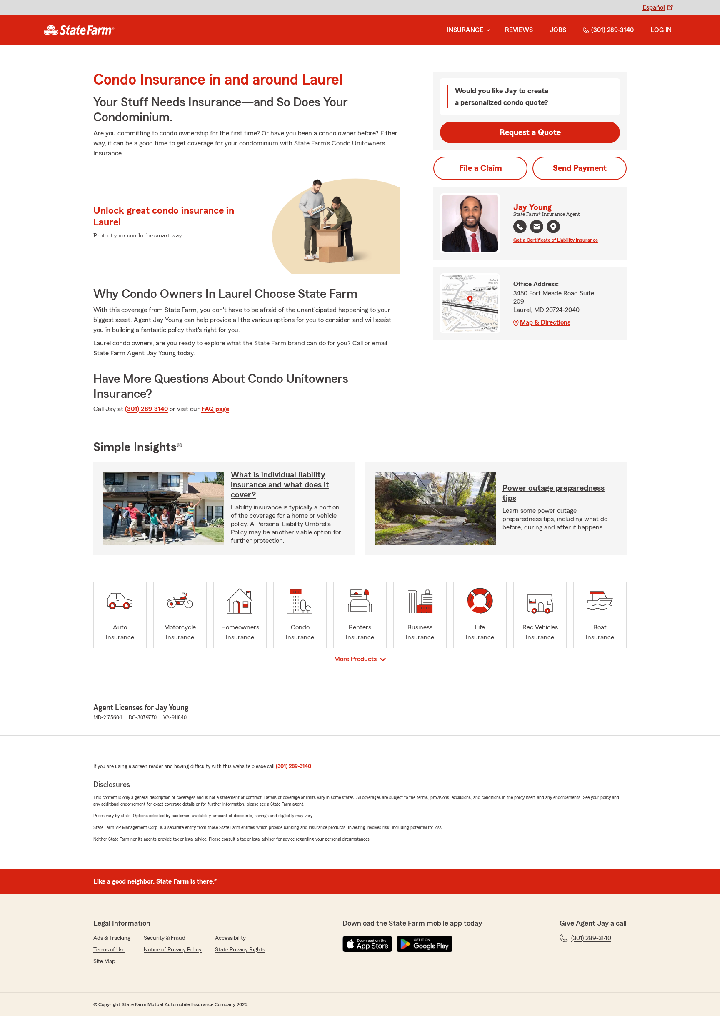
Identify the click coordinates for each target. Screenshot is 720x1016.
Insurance (465, 30)
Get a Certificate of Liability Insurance (555, 239)
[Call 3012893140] (520, 226)
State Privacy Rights (240, 950)
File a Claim (480, 168)
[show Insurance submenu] (486, 30)
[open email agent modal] (536, 227)
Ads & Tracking (111, 938)
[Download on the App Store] (367, 944)
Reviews (519, 30)
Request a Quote (530, 132)
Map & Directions (545, 322)
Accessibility (230, 938)
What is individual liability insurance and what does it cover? (280, 485)
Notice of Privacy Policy (173, 950)
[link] (79, 30)
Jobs (558, 30)
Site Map (104, 961)
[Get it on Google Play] (424, 944)
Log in (661, 30)
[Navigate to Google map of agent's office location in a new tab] (553, 226)
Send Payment (580, 168)
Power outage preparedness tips (553, 493)
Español (653, 7)
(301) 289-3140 (612, 30)
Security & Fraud (164, 938)
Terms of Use (109, 950)
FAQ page (215, 409)
